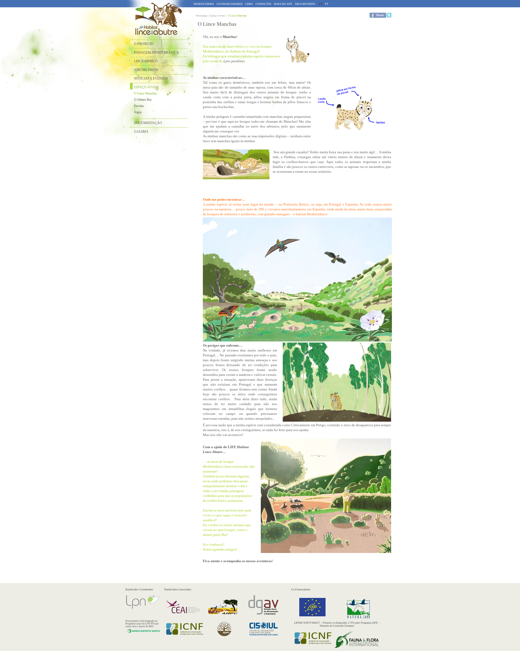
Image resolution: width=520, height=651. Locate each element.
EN (320, 3)
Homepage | (202, 15)
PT (326, 3)
